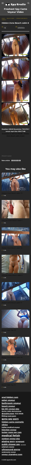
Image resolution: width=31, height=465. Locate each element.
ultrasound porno (11, 449)
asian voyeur (8, 400)
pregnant (20, 441)
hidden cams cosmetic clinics (13, 423)
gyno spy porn (10, 419)
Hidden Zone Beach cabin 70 (12, 357)
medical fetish (11, 435)
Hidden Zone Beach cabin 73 (12, 193)
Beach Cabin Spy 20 (9, 330)
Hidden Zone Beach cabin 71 (12, 303)
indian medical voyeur (11, 427)
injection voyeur (9, 430)
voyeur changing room (12, 454)
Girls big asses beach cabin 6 (12, 275)
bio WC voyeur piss (10, 409)
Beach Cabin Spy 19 (9, 385)
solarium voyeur (8, 447)
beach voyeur (7, 156)
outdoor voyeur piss (11, 439)
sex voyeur (23, 444)
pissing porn (8, 441)
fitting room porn (9, 416)
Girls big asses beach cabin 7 (12, 220)
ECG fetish (19, 414)
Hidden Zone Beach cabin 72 (12, 248)
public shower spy (11, 444)
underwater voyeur (9, 452)
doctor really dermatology (11, 411)
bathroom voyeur (11, 403)
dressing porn (8, 413)
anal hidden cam (10, 397)
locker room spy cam (11, 432)
